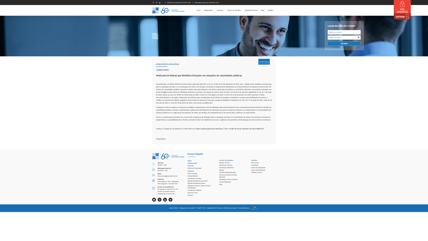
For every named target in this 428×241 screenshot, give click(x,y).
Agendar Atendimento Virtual (196, 183)
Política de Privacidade (194, 168)
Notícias (221, 170)
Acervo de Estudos (234, 10)
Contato (270, 10)
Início (199, 10)
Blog (262, 10)
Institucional (208, 10)
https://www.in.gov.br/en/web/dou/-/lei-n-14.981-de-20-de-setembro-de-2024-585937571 (230, 129)
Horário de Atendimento (258, 167)
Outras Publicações (225, 182)
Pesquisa (190, 195)
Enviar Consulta (192, 173)
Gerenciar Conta (192, 193)
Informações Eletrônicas (226, 167)
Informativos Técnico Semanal (228, 179)
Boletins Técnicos (224, 163)
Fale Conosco (255, 163)
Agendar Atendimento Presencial (197, 181)
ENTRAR (344, 43)
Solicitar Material (193, 176)
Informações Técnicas (226, 165)
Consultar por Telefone (194, 190)
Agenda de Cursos (251, 10)
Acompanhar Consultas (195, 178)
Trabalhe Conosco (256, 172)
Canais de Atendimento (258, 170)
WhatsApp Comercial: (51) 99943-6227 (206, 2)
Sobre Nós (191, 166)
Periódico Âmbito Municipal (227, 172)
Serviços (220, 10)
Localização (254, 165)
